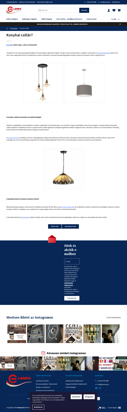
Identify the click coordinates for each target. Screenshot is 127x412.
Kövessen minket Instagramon (66, 353)
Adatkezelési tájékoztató (45, 2)
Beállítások (38, 407)
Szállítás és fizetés (42, 381)
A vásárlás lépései (11, 2)
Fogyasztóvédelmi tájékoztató (76, 384)
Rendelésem (116, 2)
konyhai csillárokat (67, 207)
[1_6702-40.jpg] (63, 168)
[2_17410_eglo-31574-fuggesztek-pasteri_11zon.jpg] (84, 77)
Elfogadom (89, 397)
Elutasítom (76, 397)
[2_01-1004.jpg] (43, 82)
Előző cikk (54, 226)
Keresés (84, 10)
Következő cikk (70, 226)
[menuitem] (13, 19)
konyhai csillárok (13, 138)
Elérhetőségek (71, 387)
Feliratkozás (71, 298)
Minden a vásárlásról (43, 387)
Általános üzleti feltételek (27, 2)
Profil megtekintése (114, 317)
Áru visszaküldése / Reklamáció (46, 384)
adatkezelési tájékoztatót (68, 284)
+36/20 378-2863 (91, 2)
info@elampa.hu (105, 2)
